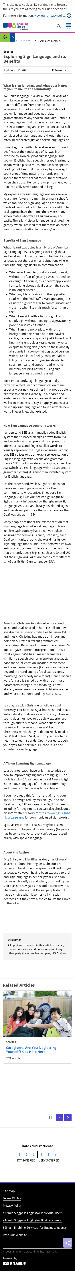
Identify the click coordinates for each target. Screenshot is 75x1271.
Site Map (9, 1191)
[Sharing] (67, 1243)
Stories (26, 41)
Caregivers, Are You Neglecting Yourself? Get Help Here (31, 1049)
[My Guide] (5, 37)
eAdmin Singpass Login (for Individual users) (33, 1213)
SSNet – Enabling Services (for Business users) (34, 1228)
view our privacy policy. (50, 16)
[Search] (60, 26)
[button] (59, 1117)
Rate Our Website (15, 1235)
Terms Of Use (12, 1198)
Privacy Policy (12, 1206)
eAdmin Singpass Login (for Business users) (32, 1220)
